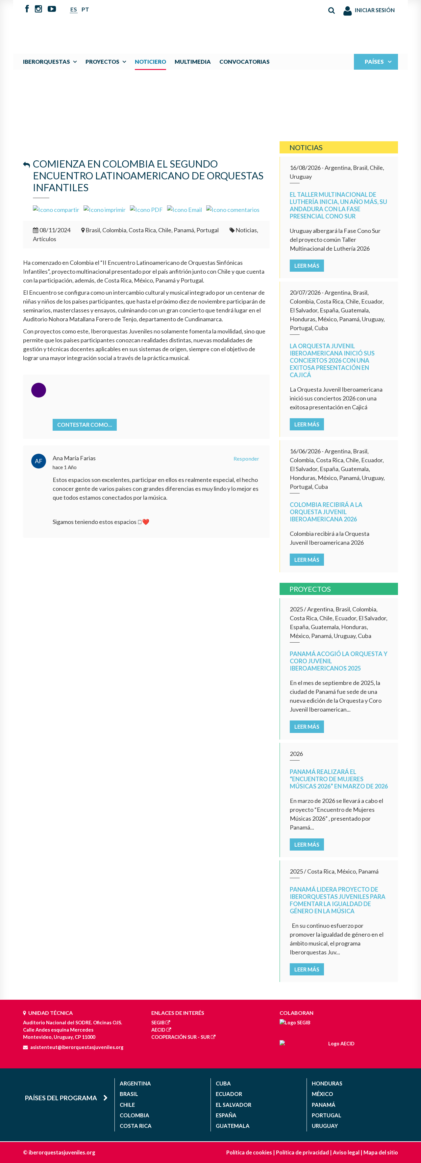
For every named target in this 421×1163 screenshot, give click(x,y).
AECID (158, 1030)
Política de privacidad (302, 1152)
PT (85, 9)
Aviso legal (346, 1152)
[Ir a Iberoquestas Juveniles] (195, 23)
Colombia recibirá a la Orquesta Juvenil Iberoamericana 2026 (326, 512)
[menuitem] (51, 61)
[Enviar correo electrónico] (184, 209)
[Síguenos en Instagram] (38, 9)
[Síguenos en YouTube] (52, 9)
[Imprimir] (105, 209)
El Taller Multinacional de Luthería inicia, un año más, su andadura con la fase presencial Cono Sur (338, 205)
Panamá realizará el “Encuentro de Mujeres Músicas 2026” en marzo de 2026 (339, 779)
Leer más (306, 265)
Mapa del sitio (380, 1152)
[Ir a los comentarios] (233, 209)
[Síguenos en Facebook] (27, 9)
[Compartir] (56, 209)
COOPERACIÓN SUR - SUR (180, 1037)
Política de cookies (249, 1152)
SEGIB (157, 1022)
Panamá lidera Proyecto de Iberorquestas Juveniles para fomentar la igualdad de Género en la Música (337, 900)
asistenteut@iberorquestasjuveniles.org (76, 1047)
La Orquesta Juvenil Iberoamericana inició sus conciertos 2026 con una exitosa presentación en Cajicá (332, 360)
